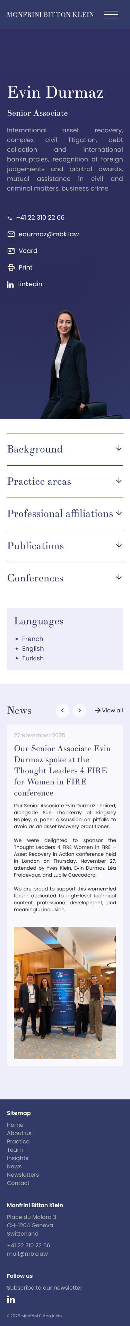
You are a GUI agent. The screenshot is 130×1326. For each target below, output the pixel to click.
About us (19, 1133)
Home (15, 1125)
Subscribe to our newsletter (45, 1288)
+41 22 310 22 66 (36, 217)
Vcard (22, 251)
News (14, 1166)
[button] (62, 711)
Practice (18, 1141)
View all (108, 710)
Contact (18, 1183)
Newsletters (23, 1175)
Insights (17, 1158)
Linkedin (29, 284)
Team (15, 1150)
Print (20, 268)
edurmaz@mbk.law (43, 234)
